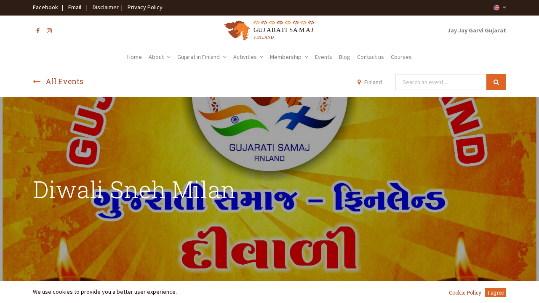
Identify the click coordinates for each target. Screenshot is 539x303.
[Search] (496, 82)
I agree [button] (496, 292)
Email (74, 7)
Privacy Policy (143, 7)
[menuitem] (134, 57)
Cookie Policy (465, 292)
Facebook (47, 7)
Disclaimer (104, 7)
